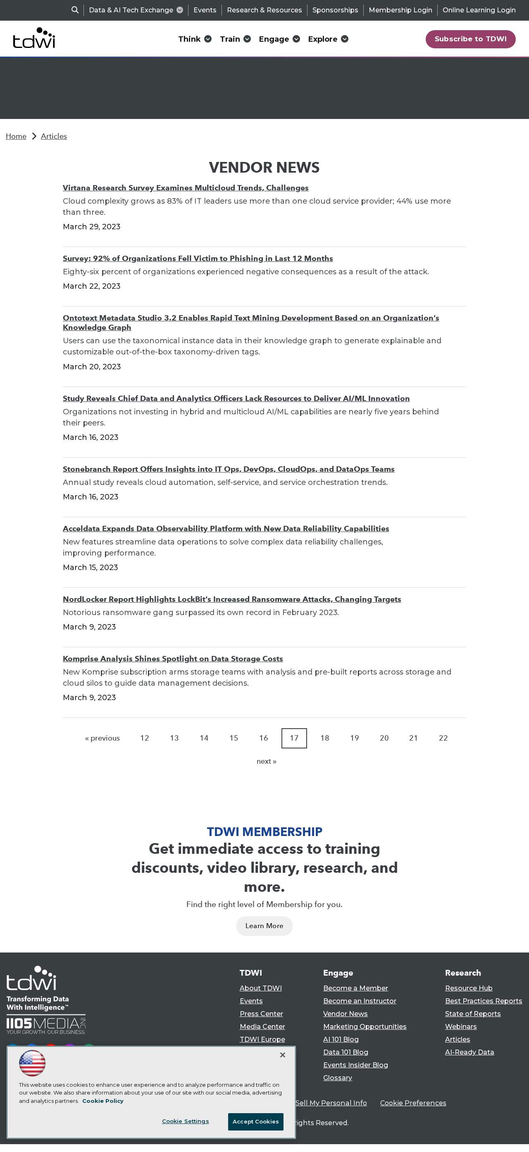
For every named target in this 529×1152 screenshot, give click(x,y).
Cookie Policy (103, 1100)
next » (266, 761)
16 (263, 738)
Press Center (261, 1014)
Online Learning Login (479, 10)
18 (324, 738)
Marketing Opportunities (365, 1027)
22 (443, 738)
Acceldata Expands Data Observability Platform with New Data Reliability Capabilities (226, 528)
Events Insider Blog (355, 1065)
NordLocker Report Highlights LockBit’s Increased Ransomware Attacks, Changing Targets (232, 599)
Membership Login (400, 10)
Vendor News (345, 1014)
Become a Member (355, 988)
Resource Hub (469, 988)
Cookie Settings (185, 1121)
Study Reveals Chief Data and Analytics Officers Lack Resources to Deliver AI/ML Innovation (236, 398)
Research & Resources (264, 10)
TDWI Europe (262, 1039)
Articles (54, 136)
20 (384, 738)
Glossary (337, 1078)
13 (174, 738)
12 (144, 738)
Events (205, 10)
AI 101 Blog (341, 1039)
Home (16, 136)
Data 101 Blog (345, 1052)
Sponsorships (335, 10)
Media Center (262, 1027)
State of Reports (473, 1014)
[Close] (283, 1055)
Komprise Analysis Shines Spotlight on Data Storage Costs (173, 658)
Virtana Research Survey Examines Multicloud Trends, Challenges (186, 187)
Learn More (264, 926)
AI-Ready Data (469, 1052)
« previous (102, 738)
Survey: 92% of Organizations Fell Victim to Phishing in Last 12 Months (198, 258)
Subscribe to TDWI (471, 39)
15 (233, 738)
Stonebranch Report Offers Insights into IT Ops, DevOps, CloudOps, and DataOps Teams (229, 469)
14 (204, 738)
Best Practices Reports (483, 1001)
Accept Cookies (256, 1121)
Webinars (461, 1027)
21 (413, 738)
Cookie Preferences (413, 1103)
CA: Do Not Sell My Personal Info (312, 1103)
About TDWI (261, 988)
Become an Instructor (359, 1001)
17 (294, 738)
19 (354, 738)
